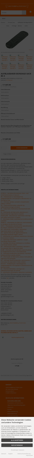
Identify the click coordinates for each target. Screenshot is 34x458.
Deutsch (3, 453)
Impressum (29, 455)
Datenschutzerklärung (24, 453)
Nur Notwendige (17, 445)
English (10, 453)
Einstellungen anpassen (17, 450)
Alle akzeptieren (17, 440)
